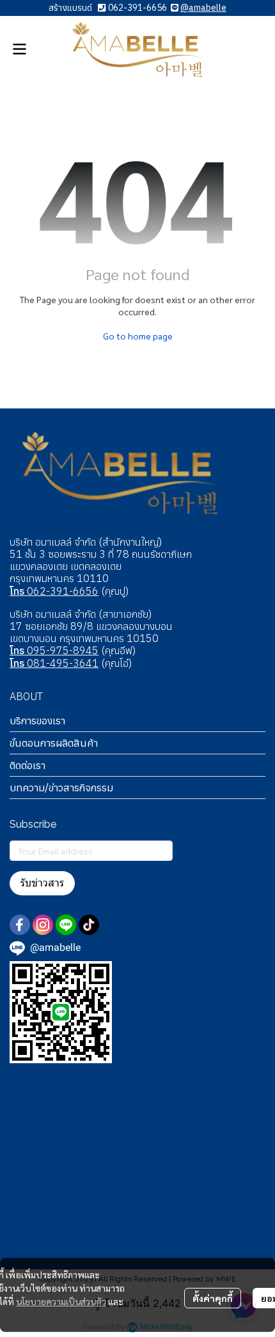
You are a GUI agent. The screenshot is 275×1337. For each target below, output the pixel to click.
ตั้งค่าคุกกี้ (212, 1298)
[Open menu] (19, 49)
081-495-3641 (54, 663)
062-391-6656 (137, 7)
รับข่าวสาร (42, 883)
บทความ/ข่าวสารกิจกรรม (61, 787)
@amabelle (203, 7)
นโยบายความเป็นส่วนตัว (61, 1301)
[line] (66, 925)
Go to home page (138, 335)
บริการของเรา (37, 720)
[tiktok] (89, 925)
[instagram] (43, 925)
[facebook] (20, 925)
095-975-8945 (54, 650)
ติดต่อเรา (27, 765)
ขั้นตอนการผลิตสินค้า (54, 742)
